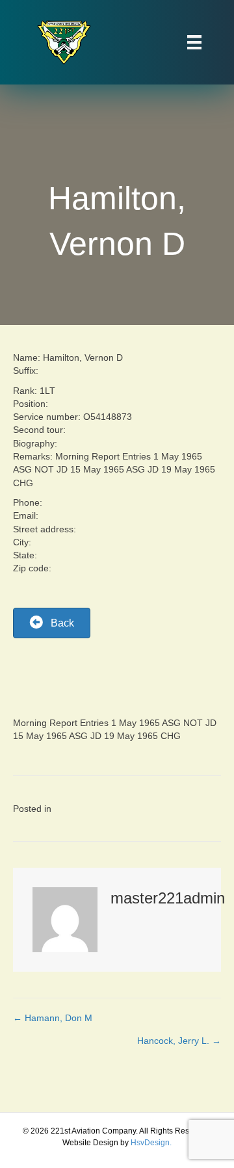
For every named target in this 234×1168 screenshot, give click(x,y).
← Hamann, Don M (52, 1018)
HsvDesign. (151, 1142)
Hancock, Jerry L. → (179, 1040)
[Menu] (194, 42)
